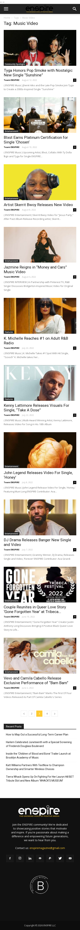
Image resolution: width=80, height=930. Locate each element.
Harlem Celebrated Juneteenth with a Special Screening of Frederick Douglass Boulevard (39, 744)
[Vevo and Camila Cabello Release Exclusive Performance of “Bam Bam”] (40, 656)
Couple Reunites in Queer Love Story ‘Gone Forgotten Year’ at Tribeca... (35, 609)
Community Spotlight (15, 64)
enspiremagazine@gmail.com (47, 848)
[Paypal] (50, 858)
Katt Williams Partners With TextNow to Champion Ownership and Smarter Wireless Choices (35, 767)
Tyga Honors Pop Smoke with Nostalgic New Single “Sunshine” (38, 72)
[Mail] (40, 858)
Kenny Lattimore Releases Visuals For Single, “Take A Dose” (36, 407)
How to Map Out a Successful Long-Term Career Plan (37, 734)
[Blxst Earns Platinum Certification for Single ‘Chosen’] (40, 115)
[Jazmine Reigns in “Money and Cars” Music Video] (40, 245)
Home (7, 17)
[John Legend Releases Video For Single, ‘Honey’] (40, 450)
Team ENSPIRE (11, 80)
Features (9, 332)
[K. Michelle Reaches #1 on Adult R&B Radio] (40, 316)
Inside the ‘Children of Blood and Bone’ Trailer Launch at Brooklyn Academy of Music (38, 755)
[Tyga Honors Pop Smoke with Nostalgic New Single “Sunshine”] (40, 48)
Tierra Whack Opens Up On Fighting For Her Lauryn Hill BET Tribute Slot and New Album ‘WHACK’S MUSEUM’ (40, 778)
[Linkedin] (30, 858)
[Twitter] (60, 858)
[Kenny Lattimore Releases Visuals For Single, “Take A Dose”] (40, 383)
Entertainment (11, 131)
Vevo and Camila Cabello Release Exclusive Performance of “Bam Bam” (36, 680)
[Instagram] (20, 858)
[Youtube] (70, 858)
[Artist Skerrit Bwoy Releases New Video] (40, 182)
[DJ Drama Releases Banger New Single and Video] (40, 517)
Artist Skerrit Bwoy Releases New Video (38, 205)
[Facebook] (10, 858)
